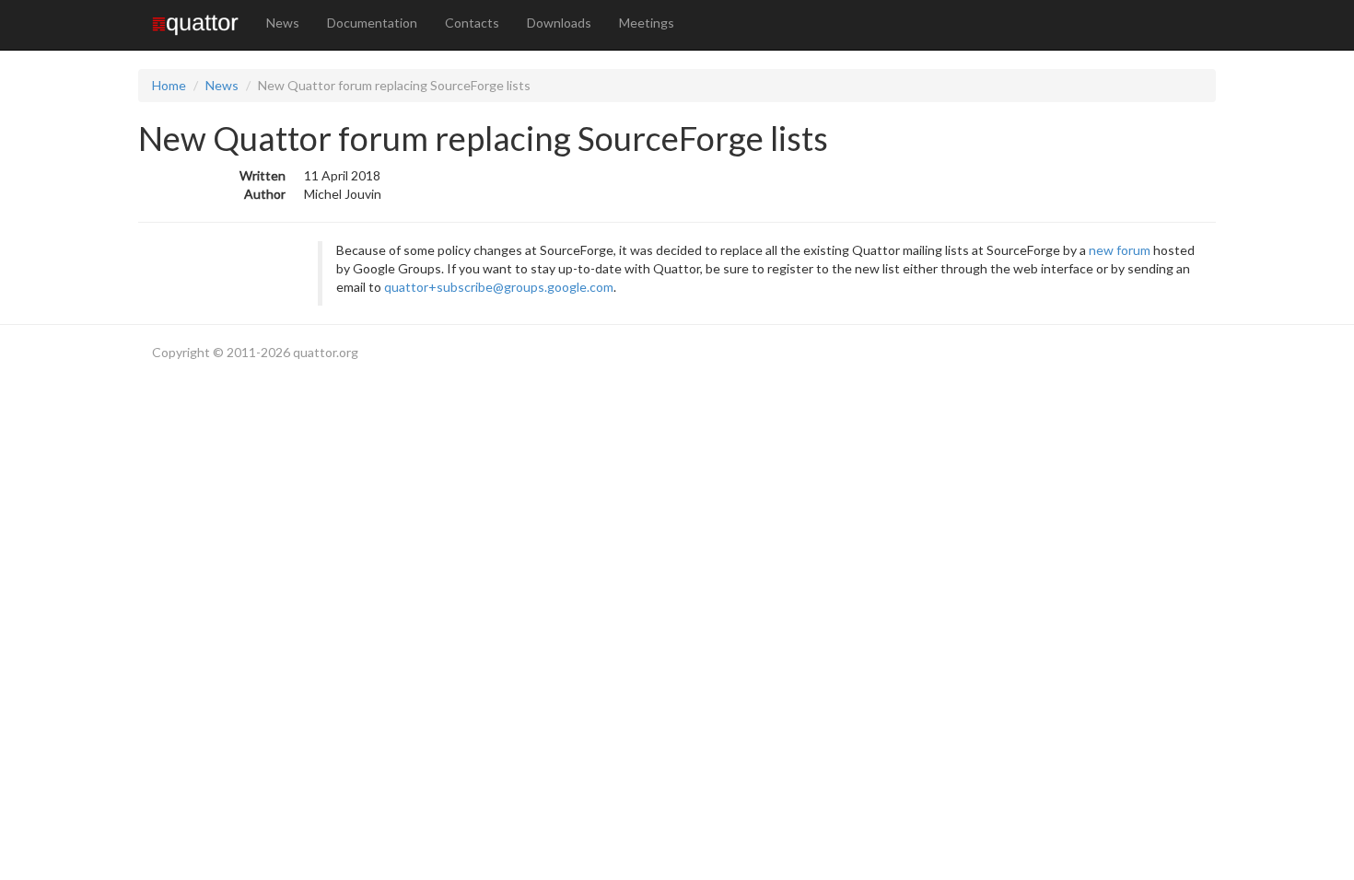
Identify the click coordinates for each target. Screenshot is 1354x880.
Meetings (646, 22)
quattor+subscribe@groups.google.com (498, 287)
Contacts (472, 22)
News (282, 22)
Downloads (559, 22)
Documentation (372, 22)
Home (169, 85)
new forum (1119, 250)
